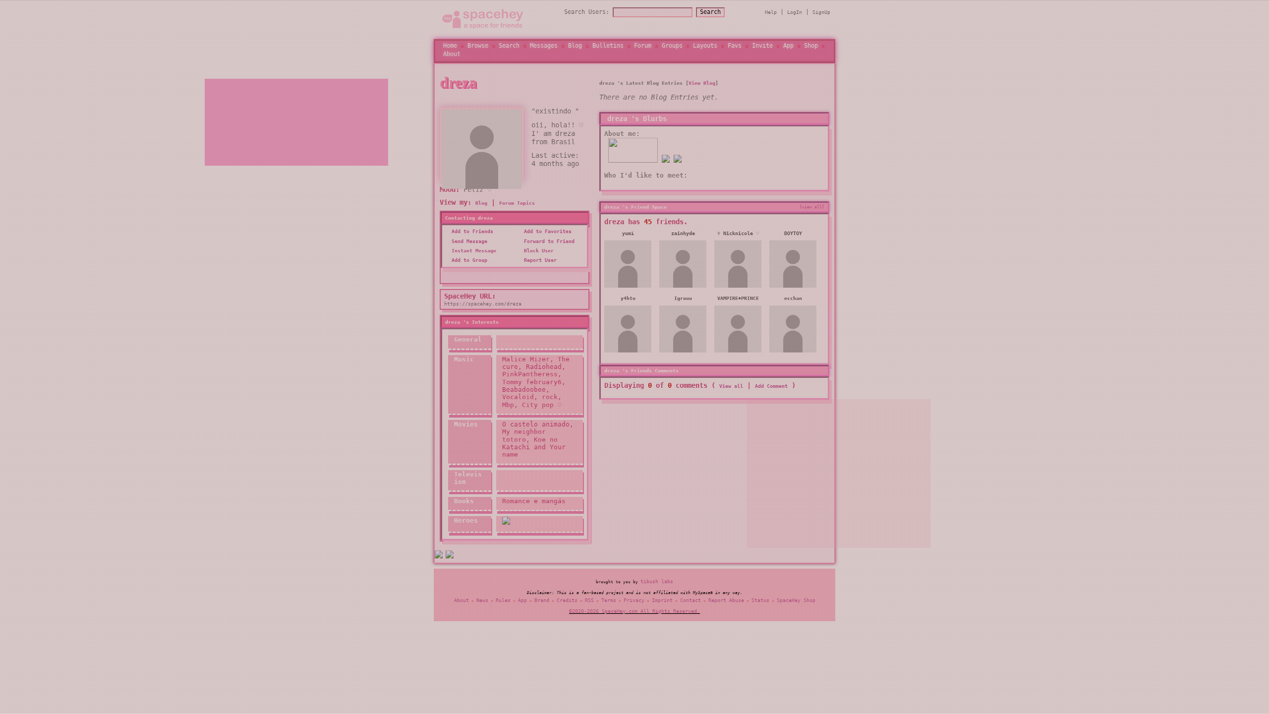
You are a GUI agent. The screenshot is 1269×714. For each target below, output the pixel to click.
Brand (541, 602)
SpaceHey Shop (796, 602)
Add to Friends (471, 236)
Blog (575, 48)
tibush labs (656, 584)
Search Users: (586, 14)
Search (710, 14)
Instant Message (472, 256)
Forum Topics (517, 208)
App (788, 48)
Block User (537, 256)
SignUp (821, 14)
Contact (690, 602)
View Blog (702, 88)
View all (731, 391)
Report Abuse (726, 602)
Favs (735, 48)
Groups (672, 48)
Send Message (468, 246)
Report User (539, 265)
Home (450, 48)
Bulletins (608, 48)
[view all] (812, 212)
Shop (811, 48)
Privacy (634, 602)
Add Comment (771, 391)
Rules (503, 602)
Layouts (705, 48)
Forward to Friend (548, 246)
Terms (608, 602)
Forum (642, 48)
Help (771, 14)
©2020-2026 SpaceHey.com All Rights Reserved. (634, 613)
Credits (567, 602)
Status (760, 602)
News (482, 602)
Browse (477, 48)
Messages (544, 48)
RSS (589, 602)
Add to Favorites (546, 236)
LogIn (794, 14)
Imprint (662, 602)
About (452, 56)
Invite (762, 48)
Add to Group (468, 265)
